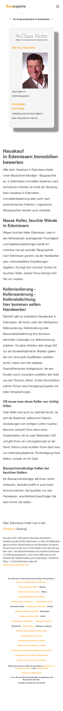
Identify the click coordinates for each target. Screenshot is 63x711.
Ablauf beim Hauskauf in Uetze (29, 592)
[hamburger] (57, 6)
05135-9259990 (18, 104)
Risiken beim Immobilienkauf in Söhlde (31, 645)
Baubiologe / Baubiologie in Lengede (31, 640)
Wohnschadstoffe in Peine (28, 587)
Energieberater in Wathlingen (22, 621)
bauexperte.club (41, 668)
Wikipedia (9, 528)
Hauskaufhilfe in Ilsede (44, 601)
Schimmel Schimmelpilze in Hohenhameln (31, 631)
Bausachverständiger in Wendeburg (31, 596)
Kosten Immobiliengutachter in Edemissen (31, 582)
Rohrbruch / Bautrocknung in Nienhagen (31, 660)
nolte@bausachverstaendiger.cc (27, 113)
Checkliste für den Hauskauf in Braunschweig (31, 655)
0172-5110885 (18, 108)
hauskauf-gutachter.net (23, 668)
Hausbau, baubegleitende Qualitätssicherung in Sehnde (31, 650)
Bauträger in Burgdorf (43, 621)
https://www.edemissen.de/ (16, 564)
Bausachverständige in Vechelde (27, 611)
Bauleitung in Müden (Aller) (29, 616)
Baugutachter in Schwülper (36, 606)
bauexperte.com (49, 666)
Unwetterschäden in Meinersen (22, 601)
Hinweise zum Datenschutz (31, 673)
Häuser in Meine (28, 626)
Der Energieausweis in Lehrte (31, 635)
